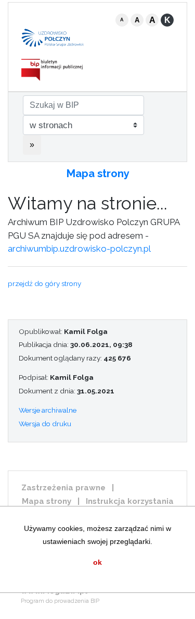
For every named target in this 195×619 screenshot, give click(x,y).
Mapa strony (97, 173)
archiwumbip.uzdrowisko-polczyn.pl (79, 248)
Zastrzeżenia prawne (63, 487)
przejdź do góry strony (44, 283)
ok (97, 562)
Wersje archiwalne (47, 410)
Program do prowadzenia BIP (60, 601)
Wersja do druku (45, 423)
